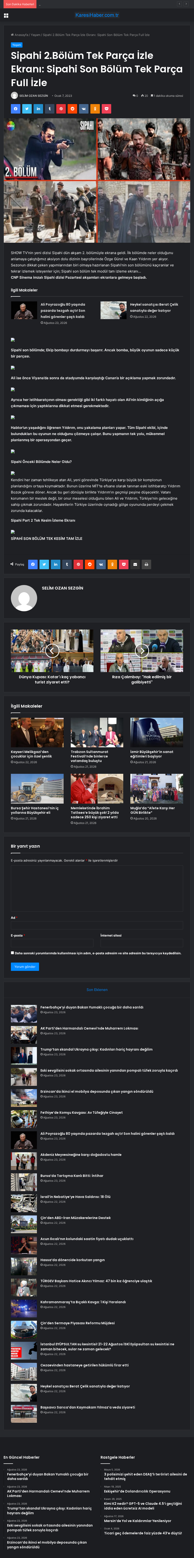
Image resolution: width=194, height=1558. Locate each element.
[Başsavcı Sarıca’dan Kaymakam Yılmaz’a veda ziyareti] (24, 1414)
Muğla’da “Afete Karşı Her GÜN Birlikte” (152, 810)
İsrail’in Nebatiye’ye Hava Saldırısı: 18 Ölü (75, 1196)
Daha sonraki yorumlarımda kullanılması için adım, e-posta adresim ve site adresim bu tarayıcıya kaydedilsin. (98, 953)
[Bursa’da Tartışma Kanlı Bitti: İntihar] (24, 1182)
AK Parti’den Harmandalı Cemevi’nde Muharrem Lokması (89, 1028)
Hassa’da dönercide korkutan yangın (72, 1260)
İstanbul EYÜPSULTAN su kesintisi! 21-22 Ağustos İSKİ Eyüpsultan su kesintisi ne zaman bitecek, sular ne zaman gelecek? (107, 1346)
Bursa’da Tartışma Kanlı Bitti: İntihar (71, 1175)
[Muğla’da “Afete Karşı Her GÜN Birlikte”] (156, 789)
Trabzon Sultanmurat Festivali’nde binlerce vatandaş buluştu (89, 756)
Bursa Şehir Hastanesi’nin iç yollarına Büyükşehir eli (35, 810)
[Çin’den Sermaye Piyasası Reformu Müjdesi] (24, 1329)
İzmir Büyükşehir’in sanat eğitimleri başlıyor (151, 754)
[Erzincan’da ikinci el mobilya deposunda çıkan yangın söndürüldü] (24, 1098)
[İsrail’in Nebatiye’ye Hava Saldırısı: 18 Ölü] (24, 1203)
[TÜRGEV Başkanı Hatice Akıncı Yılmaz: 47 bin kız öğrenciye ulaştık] (24, 1287)
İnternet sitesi (111, 935)
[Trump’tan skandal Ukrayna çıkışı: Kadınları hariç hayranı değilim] (24, 1056)
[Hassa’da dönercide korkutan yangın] (24, 1266)
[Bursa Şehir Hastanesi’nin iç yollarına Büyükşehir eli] (37, 789)
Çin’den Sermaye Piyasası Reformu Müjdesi (77, 1323)
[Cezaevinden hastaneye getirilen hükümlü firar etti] (24, 1372)
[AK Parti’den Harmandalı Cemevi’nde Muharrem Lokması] (24, 1035)
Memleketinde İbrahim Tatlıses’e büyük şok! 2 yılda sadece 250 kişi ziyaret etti (95, 812)
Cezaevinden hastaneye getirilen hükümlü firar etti (84, 1365)
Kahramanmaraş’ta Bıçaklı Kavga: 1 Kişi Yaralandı (83, 1302)
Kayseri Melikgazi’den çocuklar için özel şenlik (31, 754)
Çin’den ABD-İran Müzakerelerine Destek (75, 1217)
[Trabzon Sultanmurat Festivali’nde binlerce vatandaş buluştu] (97, 733)
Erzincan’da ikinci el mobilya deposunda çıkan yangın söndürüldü (96, 1091)
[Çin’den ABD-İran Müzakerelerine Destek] (24, 1224)
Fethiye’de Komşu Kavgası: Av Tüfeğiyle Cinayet (81, 1112)
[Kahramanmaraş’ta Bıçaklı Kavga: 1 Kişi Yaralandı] (24, 1308)
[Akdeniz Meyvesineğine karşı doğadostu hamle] (24, 1161)
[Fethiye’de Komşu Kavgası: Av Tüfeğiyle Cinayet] (24, 1119)
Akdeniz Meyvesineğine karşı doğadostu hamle (81, 1154)
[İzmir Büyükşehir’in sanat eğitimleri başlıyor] (156, 733)
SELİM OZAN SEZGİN (33, 95)
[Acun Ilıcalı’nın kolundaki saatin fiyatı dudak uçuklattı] (24, 1245)
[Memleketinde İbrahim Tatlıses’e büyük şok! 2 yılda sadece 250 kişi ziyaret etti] (97, 789)
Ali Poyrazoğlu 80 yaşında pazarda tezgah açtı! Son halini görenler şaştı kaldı (63, 310)
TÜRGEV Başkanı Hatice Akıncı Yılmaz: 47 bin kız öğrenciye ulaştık (96, 1281)
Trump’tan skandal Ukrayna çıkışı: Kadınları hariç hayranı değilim (85, 4)
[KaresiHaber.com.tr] (97, 15)
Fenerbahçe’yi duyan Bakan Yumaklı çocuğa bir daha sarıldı (91, 1007)
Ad (14, 918)
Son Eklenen (97, 989)
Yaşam (35, 35)
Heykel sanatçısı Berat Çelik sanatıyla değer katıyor (85, 1386)
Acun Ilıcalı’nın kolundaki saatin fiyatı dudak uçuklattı (86, 1239)
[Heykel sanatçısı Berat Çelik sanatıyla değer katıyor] (114, 310)
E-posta (18, 935)
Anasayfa (21, 35)
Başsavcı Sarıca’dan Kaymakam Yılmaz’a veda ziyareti (87, 1407)
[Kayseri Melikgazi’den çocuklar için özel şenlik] (37, 733)
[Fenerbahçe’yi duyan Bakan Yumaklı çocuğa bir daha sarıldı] (24, 1014)
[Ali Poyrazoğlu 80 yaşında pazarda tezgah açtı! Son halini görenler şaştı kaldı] (24, 310)
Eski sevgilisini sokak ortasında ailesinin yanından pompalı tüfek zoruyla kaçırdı (109, 1070)
